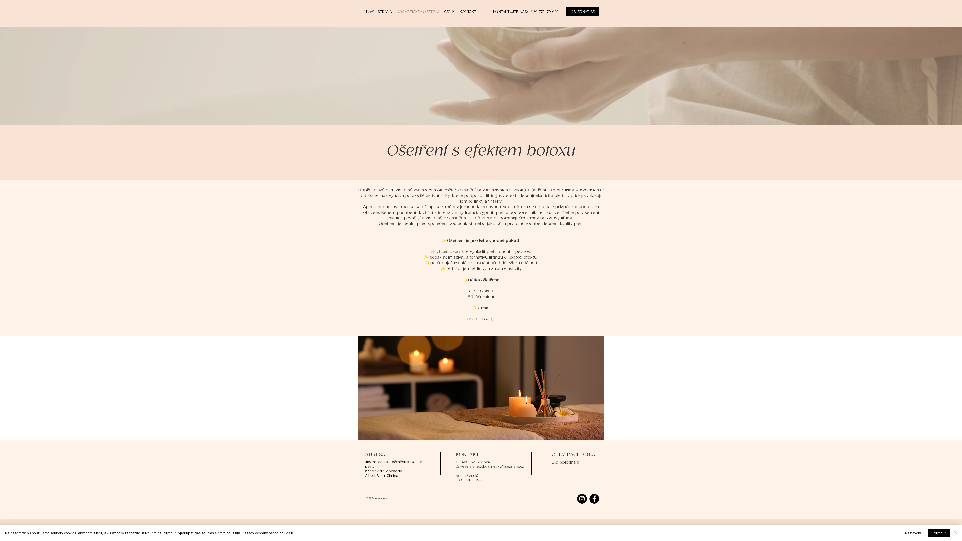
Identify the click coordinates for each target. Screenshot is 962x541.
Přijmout (939, 532)
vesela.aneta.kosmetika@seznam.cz (492, 466)
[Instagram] (582, 499)
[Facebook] (594, 499)
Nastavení (913, 532)
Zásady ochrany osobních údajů (267, 532)
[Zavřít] (956, 533)
